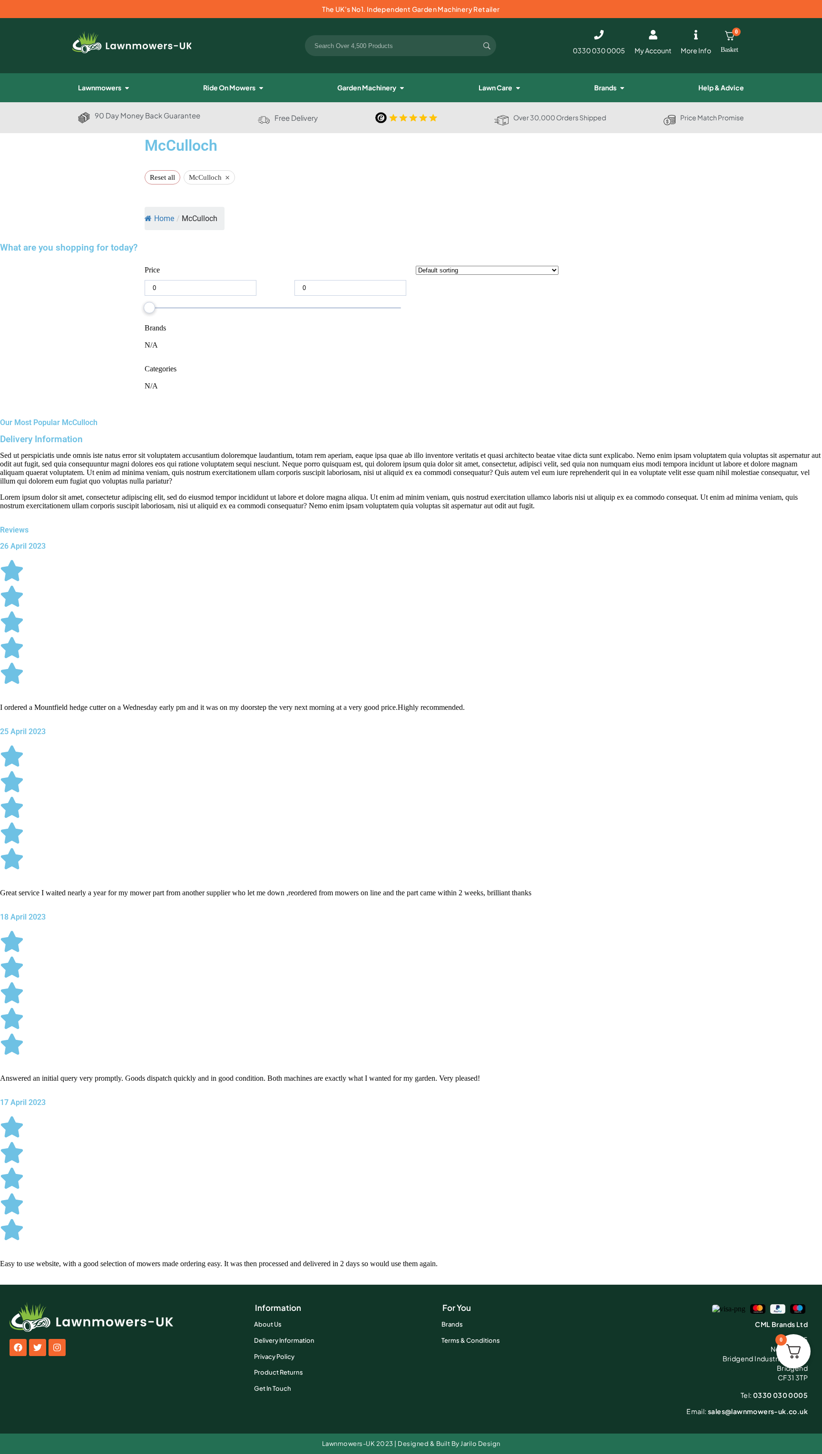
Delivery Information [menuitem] (284, 1340)
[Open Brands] (622, 88)
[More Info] (696, 34)
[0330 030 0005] (599, 34)
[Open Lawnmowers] (127, 88)
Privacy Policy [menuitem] (274, 1356)
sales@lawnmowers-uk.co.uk (747, 1411)
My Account (653, 50)
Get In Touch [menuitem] (272, 1388)
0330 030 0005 (599, 50)
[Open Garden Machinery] (402, 88)
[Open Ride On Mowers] (261, 88)
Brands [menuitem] (452, 1324)
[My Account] (653, 34)
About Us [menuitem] (268, 1324)
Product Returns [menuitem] (278, 1372)
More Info (696, 50)
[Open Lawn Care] (518, 88)
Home (164, 218)
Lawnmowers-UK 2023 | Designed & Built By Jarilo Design (411, 1443)
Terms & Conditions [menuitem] (470, 1340)
